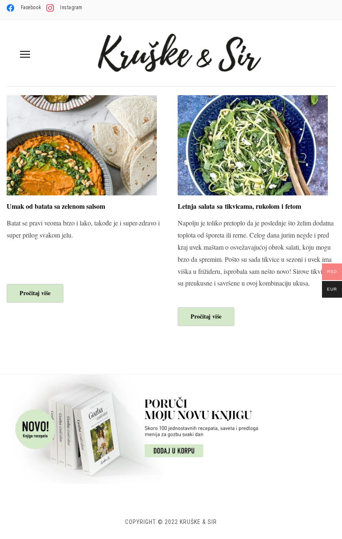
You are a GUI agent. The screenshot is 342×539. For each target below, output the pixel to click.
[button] (25, 54)
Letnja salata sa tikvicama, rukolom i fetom (239, 206)
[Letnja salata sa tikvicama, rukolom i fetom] (253, 100)
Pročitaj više (35, 292)
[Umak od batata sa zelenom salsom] (82, 100)
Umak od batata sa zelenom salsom (56, 206)
